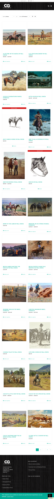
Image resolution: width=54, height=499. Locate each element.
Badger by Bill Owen (35, 182)
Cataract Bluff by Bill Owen (12, 352)
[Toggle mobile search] (48, 6)
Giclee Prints (6, 478)
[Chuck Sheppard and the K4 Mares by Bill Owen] (14, 419)
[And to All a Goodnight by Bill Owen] (40, 122)
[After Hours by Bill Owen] (40, 80)
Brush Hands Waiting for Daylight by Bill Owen (11, 267)
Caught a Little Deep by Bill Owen (14, 394)
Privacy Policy (32, 469)
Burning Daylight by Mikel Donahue (11, 310)
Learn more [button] (10, 496)
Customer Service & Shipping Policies (37, 466)
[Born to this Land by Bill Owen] (14, 207)
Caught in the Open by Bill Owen (39, 394)
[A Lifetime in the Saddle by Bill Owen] (14, 37)
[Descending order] (17, 16)
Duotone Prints (6, 484)
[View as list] (35, 16)
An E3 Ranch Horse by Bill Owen (13, 139)
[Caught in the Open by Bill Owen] (40, 377)
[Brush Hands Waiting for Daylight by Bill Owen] (14, 250)
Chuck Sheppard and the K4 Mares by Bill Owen (12, 436)
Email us (5, 472)
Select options (7, 61)
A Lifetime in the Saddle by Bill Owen (13, 54)
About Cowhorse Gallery (34, 464)
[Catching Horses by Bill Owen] (40, 335)
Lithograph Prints (7, 481)
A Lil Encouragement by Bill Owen (38, 54)
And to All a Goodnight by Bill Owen (39, 140)
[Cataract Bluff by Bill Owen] (14, 335)
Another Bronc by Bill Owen (12, 182)
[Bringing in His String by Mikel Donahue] (40, 207)
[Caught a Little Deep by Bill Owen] (14, 377)
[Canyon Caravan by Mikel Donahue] (40, 292)
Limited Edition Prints (8, 487)
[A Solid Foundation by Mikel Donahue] (14, 80)
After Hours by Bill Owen (37, 96)
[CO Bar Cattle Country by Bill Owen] (40, 419)
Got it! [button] (50, 496)
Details (23, 61)
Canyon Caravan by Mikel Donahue (37, 310)
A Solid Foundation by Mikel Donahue (12, 97)
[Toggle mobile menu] (51, 6)
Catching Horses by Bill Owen (39, 352)
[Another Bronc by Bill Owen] (14, 165)
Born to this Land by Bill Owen (13, 224)
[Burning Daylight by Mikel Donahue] (14, 292)
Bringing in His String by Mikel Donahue (39, 224)
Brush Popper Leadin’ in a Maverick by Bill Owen (37, 267)
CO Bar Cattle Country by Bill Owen (38, 436)
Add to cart (32, 61)
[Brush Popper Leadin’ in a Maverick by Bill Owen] (40, 250)
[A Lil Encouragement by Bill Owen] (40, 37)
